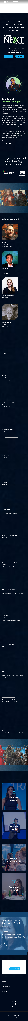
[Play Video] (5, 945)
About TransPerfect (6, 986)
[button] (2, 2)
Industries (4, 984)
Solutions (4, 981)
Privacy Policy (14, 1017)
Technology (4, 991)
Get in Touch (4, 993)
